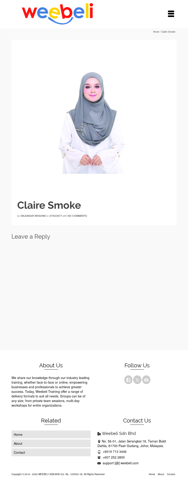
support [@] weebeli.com (120, 463)
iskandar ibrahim (33, 215)
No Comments (77, 215)
